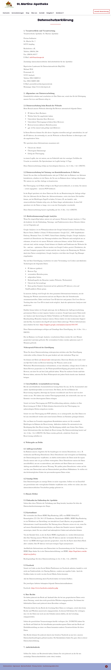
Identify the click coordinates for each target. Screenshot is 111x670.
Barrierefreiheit (26, 666)
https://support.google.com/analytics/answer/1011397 (59, 324)
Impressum (16, 666)
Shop (27, 13)
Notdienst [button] (59, 13)
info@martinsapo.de (37, 57)
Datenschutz (7, 666)
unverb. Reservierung (101, 11)
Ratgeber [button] (50, 13)
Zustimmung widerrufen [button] (51, 666)
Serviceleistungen (18, 13)
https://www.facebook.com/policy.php (44, 588)
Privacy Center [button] (37, 666)
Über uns (34, 13)
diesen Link (46, 360)
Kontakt (41, 13)
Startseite (6, 13)
